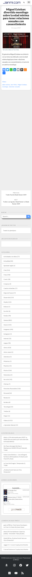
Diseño (6, 302)
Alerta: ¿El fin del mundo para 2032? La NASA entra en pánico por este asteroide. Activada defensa (16, 439)
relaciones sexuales (14, 86)
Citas (5, 275)
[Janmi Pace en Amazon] (6, 564)
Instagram (7, 334)
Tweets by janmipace (9, 230)
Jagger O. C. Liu (8, 545)
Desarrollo (7, 297)
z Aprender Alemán (9, 425)
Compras (6, 284)
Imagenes (6, 329)
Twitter (6, 411)
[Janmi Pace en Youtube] (16, 572)
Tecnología (7, 407)
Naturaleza (7, 375)
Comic (6, 279)
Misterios (7, 361)
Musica (6, 370)
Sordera (6, 402)
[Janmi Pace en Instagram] (14, 564)
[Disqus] (16, 119)
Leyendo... (16, 488)
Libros (5, 347)
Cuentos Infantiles (9, 288)
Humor (6, 325)
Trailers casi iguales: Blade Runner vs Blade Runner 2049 (16, 202)
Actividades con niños (10, 256)
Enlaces (6, 306)
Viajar (5, 416)
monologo (5, 86)
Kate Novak (11, 492)
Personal (6, 393)
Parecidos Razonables (10, 388)
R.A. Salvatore (7, 502)
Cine (5, 270)
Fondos (6, 315)
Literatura (7, 357)
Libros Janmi (7, 352)
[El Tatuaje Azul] (5, 493)
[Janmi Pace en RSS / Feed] (22, 572)
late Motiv (14, 84)
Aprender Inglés (8, 265)
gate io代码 (7, 525)
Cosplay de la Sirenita (21, 545)
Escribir (6, 311)
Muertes (6, 366)
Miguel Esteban (22, 84)
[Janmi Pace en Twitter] (27, 564)
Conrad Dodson (8, 549)
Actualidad (7, 261)
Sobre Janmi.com (17, 558)
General (6, 320)
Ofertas (6, 384)
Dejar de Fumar (8, 293)
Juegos (6, 343)
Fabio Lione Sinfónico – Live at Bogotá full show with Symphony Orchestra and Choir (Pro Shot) (15, 457)
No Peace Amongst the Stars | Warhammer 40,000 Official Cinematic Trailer (15, 448)
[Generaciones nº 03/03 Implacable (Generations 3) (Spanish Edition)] (5, 499)
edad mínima (6, 84)
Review (6, 398)
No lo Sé (6, 379)
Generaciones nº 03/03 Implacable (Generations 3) (14, 499)
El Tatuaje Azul (11, 490)
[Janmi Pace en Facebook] (21, 564)
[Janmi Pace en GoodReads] (9, 572)
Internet (6, 338)
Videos (4, 81)
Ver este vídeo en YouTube (11, 50)
